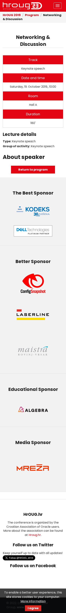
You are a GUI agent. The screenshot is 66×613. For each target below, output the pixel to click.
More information (33, 601)
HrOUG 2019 (12, 15)
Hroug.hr (35, 535)
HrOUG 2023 (22, 6)
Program (32, 15)
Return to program (33, 169)
